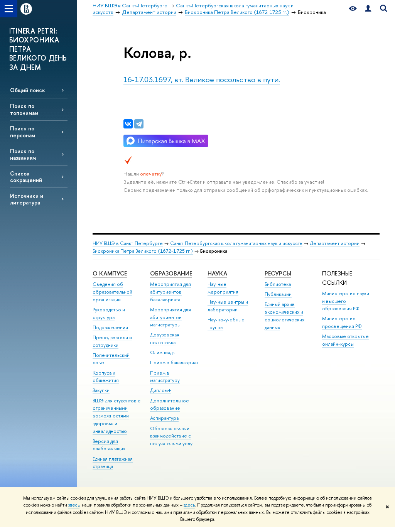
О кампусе (110, 273)
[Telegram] (138, 123)
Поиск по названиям (23, 154)
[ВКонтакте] (128, 123)
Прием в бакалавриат (174, 362)
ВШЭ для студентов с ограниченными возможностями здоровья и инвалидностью (116, 415)
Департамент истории (335, 243)
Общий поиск (27, 90)
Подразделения (110, 327)
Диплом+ (160, 390)
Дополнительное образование (169, 404)
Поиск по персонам (22, 132)
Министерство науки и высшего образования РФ (345, 301)
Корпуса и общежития (106, 377)
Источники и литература (26, 199)
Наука (217, 273)
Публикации (278, 294)
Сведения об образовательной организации (112, 292)
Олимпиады (163, 352)
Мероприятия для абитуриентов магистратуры (170, 317)
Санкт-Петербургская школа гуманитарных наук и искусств (236, 243)
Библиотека (278, 284)
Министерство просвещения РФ (342, 322)
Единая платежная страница (113, 463)
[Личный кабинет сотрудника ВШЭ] (368, 8)
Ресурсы (278, 273)
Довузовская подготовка (164, 338)
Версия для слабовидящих (109, 445)
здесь (73, 505)
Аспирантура (164, 418)
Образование (171, 273)
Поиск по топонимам (24, 109)
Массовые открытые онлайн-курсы (345, 340)
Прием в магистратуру (165, 377)
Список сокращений (26, 177)
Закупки (101, 390)
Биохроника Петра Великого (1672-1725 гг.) (143, 251)
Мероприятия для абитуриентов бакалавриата (170, 292)
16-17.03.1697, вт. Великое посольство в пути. (201, 79)
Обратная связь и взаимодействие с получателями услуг (172, 436)
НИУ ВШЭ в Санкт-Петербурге (128, 243)
